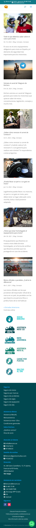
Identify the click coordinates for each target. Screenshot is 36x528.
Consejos (19, 42)
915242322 (9, 459)
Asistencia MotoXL (10, 415)
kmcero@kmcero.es (13, 484)
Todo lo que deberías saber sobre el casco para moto (17, 38)
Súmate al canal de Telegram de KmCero (15, 84)
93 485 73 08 (27, 1)
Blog (14, 42)
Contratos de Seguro (18, 516)
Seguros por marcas (11, 393)
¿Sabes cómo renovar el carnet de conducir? (16, 133)
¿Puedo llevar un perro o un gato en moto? (17, 183)
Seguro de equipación (11, 402)
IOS (6, 494)
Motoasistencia (9, 418)
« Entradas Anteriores (11, 307)
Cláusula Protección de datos (18, 511)
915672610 (9, 446)
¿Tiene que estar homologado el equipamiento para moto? (15, 232)
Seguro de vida (9, 405)
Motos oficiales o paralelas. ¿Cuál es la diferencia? (17, 281)
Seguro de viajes (9, 399)
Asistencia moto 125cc (12, 420)
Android (8, 497)
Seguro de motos (10, 390)
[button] (32, 524)
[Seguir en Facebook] (5, 504)
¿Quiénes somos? (10, 430)
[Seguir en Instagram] (9, 504)
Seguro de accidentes (11, 396)
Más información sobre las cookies (18, 519)
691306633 (9, 449)
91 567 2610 (13, 1)
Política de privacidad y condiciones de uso (18, 514)
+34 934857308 (10, 489)
